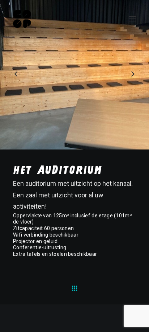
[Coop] (22, 19)
